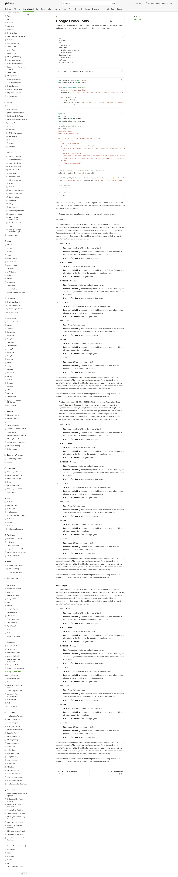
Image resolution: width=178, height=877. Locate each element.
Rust (112, 9)
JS (108, 9)
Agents (57, 9)
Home (9, 9)
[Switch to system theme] (22, 874)
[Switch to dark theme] (27, 874)
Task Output (138, 20)
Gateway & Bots (46, 9)
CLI (37, 9)
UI (69, 9)
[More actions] (123, 21)
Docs (18, 9)
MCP (80, 9)
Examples (95, 9)
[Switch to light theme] (24, 874)
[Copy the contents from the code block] (122, 37)
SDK (103, 9)
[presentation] (15, 441)
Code (64, 9)
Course (119, 9)
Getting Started (28, 9)
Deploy (87, 9)
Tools (75, 9)
